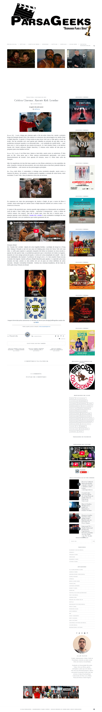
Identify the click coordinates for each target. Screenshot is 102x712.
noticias (72, 411)
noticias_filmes (86, 413)
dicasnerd (73, 403)
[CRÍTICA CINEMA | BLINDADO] (81, 58)
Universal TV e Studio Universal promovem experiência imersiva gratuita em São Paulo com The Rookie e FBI (87, 532)
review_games (74, 428)
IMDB (37, 322)
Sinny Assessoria (74, 615)
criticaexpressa (81, 398)
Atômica (71, 578)
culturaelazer (74, 400)
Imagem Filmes (73, 554)
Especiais (63, 44)
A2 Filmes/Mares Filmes (76, 569)
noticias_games (74, 416)
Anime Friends (73, 576)
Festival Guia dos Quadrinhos (78, 592)
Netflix (71, 601)
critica (63, 338)
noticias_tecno (85, 423)
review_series (84, 428)
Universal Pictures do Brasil (77, 622)
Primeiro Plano (73, 608)
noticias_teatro (74, 423)
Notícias (54, 44)
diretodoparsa (82, 403)
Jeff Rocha (37, 109)
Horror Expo (73, 597)
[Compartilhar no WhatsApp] (63, 336)
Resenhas (45, 44)
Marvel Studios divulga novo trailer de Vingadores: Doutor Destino (87, 507)
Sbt (70, 613)
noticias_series (74, 421)
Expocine (71, 590)
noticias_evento (75, 413)
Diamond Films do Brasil (76, 549)
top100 (81, 431)
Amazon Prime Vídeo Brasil (77, 574)
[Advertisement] (51, 81)
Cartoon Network (74, 585)
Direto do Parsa (34, 44)
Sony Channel (73, 618)
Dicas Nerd (73, 44)
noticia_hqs (73, 408)
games (90, 403)
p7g (78, 426)
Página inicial (12, 44)
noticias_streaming (86, 421)
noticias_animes (81, 411)
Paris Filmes (72, 606)
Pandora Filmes (73, 559)
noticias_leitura (86, 416)
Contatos (83, 44)
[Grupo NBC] (51, 698)
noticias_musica (88, 418)
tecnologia (73, 431)
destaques (84, 400)
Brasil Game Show (74, 581)
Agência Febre (73, 571)
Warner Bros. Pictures (75, 627)
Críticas (23, 44)
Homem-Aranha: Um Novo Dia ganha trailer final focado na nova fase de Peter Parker (87, 519)
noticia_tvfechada (84, 408)
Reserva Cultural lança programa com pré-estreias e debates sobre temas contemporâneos (87, 486)
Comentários (37, 103)
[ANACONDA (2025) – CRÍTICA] (21, 58)
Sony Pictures (73, 620)
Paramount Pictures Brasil (77, 604)
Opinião (72, 426)
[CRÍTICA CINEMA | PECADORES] (51, 58)
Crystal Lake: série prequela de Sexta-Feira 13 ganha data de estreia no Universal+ (87, 497)
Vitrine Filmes (73, 561)
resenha (83, 426)
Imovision (72, 556)
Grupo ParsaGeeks (76, 709)
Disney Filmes (73, 588)
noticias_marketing (76, 418)
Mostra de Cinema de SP (76, 599)
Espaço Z (71, 552)
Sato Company (73, 611)
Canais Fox (72, 583)
